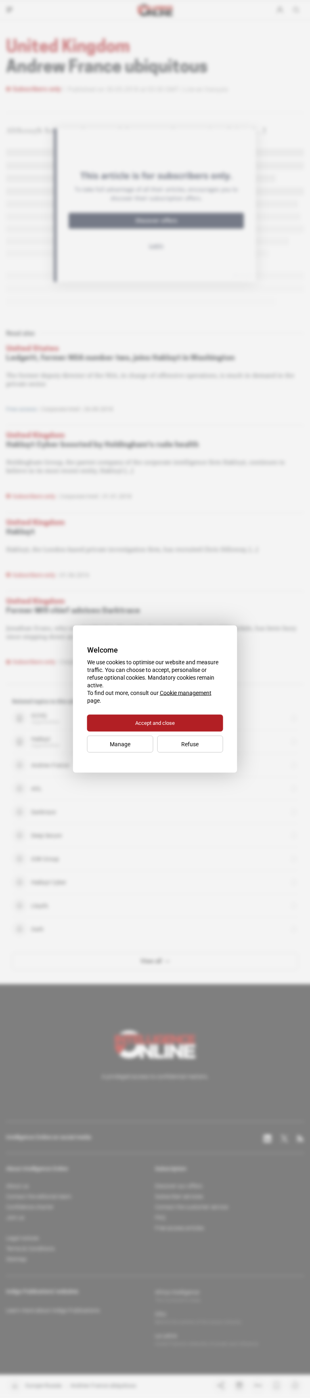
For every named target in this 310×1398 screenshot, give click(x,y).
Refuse (190, 744)
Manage (120, 744)
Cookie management (186, 693)
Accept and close (155, 723)
